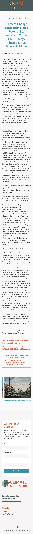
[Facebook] (15, 527)
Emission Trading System (8, 400)
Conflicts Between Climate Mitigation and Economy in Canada (17, 356)
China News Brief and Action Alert (16, 19)
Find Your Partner (7, 514)
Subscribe (16, 471)
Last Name (7, 461)
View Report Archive (8, 498)
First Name (7, 452)
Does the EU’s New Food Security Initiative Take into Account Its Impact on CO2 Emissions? (15, 362)
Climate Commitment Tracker (11, 501)
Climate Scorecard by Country (11, 496)
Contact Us (5, 512)
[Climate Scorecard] (16, 4)
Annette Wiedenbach (17, 53)
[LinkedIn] (18, 527)
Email (5, 444)
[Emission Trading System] (15, 387)
